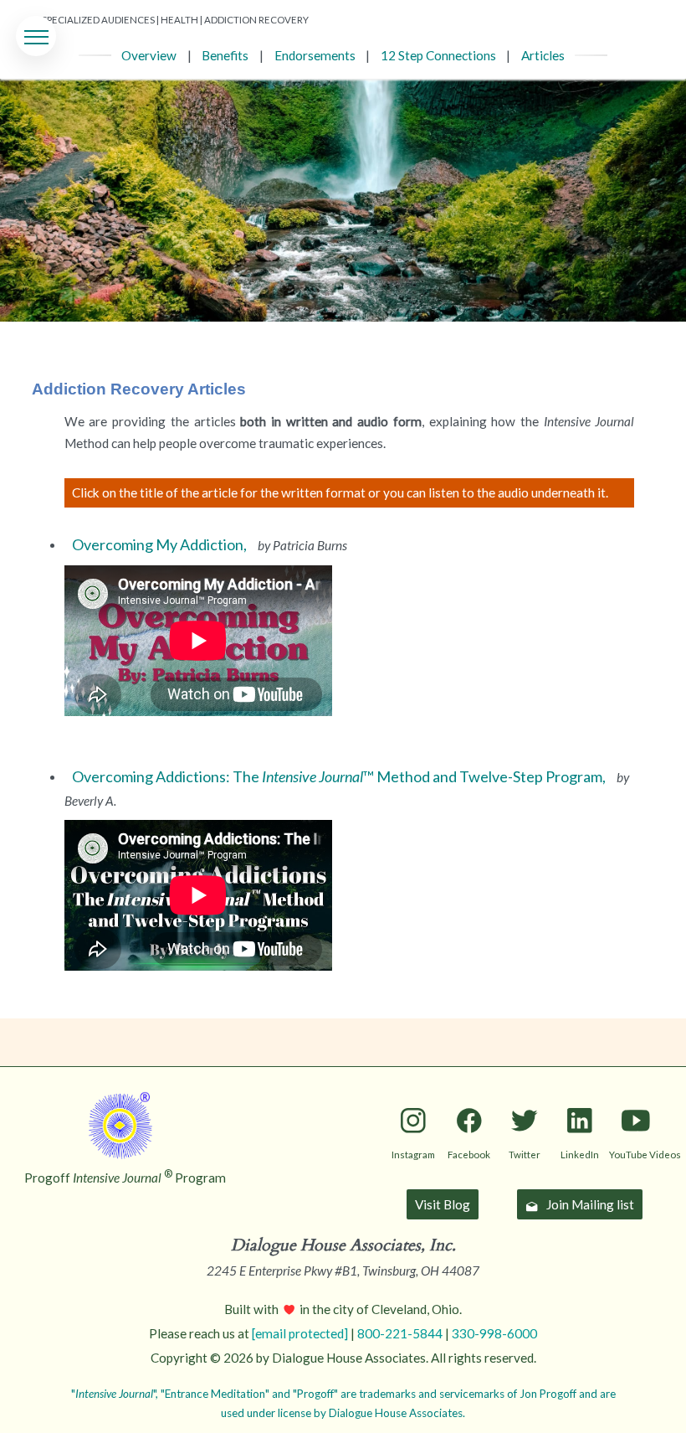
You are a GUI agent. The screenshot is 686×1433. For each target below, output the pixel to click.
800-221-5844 (400, 1333)
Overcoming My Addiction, (160, 544)
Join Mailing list (590, 1204)
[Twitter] (524, 1093)
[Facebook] (469, 1093)
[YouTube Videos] (635, 1093)
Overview (149, 55)
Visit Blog (442, 1204)
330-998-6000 (494, 1333)
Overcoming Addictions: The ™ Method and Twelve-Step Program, (340, 776)
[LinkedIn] (579, 1093)
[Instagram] (413, 1093)
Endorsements (315, 55)
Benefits (225, 55)
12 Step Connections (438, 55)
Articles (543, 55)
